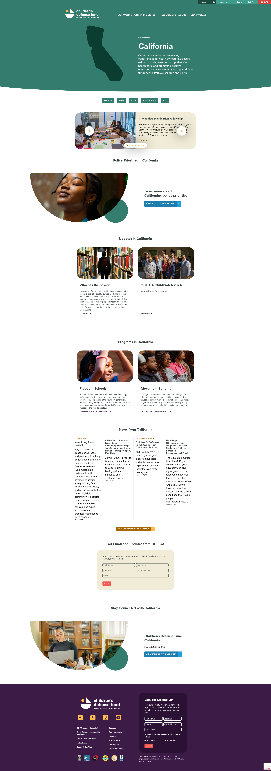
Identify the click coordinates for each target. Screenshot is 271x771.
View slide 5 (138, 145)
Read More (84, 313)
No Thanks (171, 740)
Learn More (144, 140)
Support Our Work (85, 747)
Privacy (150, 761)
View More (145, 313)
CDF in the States (145, 15)
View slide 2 (130, 145)
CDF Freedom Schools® (87, 728)
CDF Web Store (116, 749)
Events (251, 2)
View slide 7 (143, 145)
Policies (108, 100)
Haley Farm (82, 743)
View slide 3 (132, 145)
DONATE (264, 2)
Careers (112, 728)
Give (164, 100)
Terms (141, 761)
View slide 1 (127, 145)
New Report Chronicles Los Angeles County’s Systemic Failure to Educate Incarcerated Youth (177, 447)
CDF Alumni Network (86, 739)
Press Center (115, 740)
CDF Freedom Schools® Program (94, 411)
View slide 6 (141, 145)
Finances (113, 736)
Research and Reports (173, 15)
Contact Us (114, 745)
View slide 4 (135, 145)
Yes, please (150, 740)
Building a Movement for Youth (155, 411)
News (121, 100)
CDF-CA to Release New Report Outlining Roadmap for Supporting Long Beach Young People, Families (118, 447)
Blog (239, 2)
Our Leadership (115, 732)
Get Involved (199, 15)
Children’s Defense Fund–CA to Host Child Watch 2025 (147, 445)
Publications (149, 100)
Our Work (124, 15)
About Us (223, 2)
